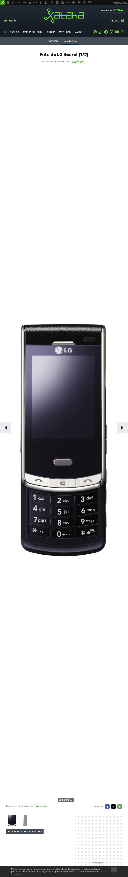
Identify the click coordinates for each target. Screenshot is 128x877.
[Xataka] (2, 2)
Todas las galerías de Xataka (25, 831)
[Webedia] (120, 2)
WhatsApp (95, 32)
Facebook (107, 806)
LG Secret (77, 62)
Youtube (117, 32)
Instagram (111, 32)
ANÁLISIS (15, 31)
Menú (12, 20)
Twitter (122, 32)
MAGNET (78, 31)
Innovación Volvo (70, 41)
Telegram (106, 32)
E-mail (119, 806)
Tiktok (100, 32)
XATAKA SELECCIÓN (33, 31)
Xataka (64, 15)
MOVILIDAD (65, 31)
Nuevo (115, 20)
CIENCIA (51, 31)
